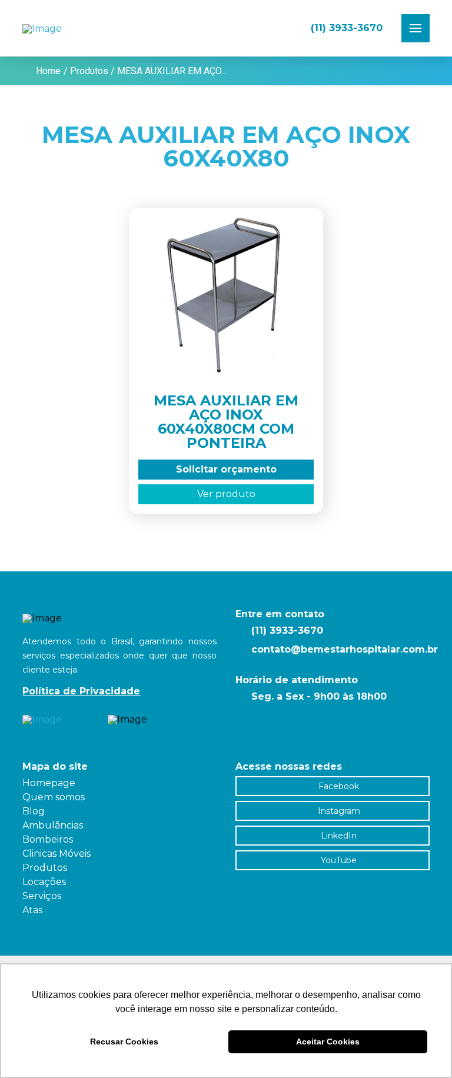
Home (48, 70)
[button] (415, 28)
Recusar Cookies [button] (124, 1041)
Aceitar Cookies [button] (328, 1041)
